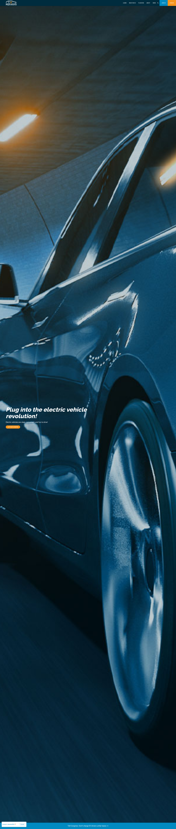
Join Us (164, 3)
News (154, 3)
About (148, 3)
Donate (172, 3)
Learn (124, 3)
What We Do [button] (132, 3)
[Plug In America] (20, 2)
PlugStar (141, 3)
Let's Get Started (13, 427)
